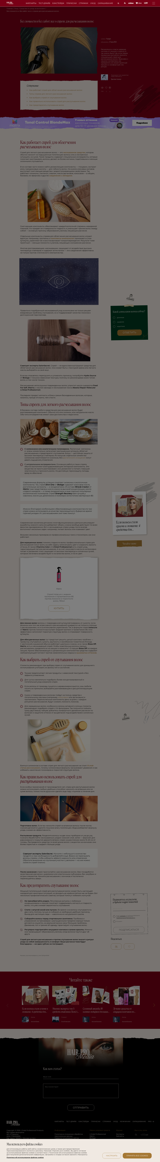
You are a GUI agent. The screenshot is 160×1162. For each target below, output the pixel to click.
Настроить (111, 1156)
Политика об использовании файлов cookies (25, 1157)
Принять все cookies (137, 1156)
